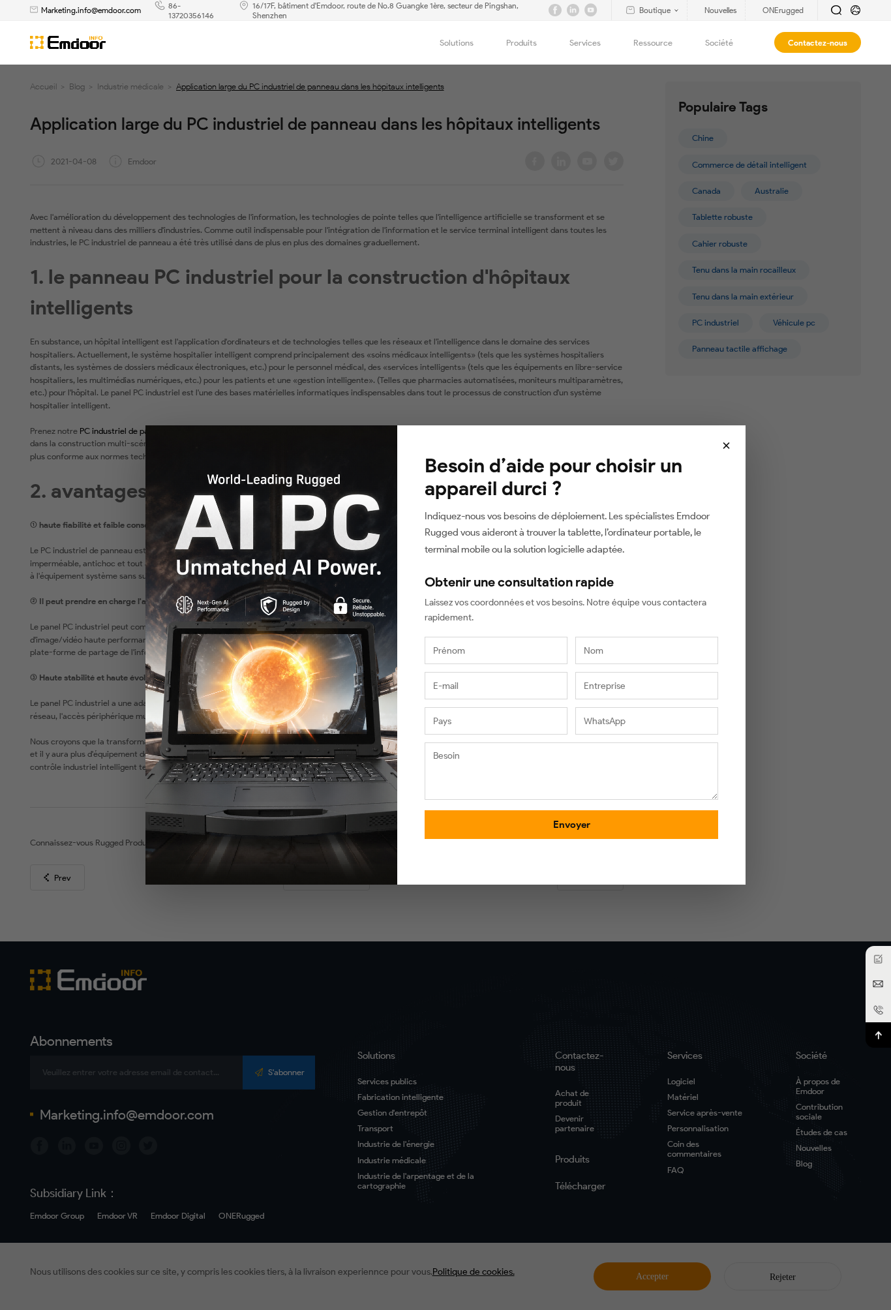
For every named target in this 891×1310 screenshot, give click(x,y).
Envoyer (571, 824)
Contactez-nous (817, 43)
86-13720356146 (191, 10)
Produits (521, 43)
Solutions (457, 43)
